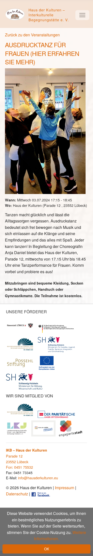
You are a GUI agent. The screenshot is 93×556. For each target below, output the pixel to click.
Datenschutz (17, 494)
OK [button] (46, 548)
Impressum (64, 487)
